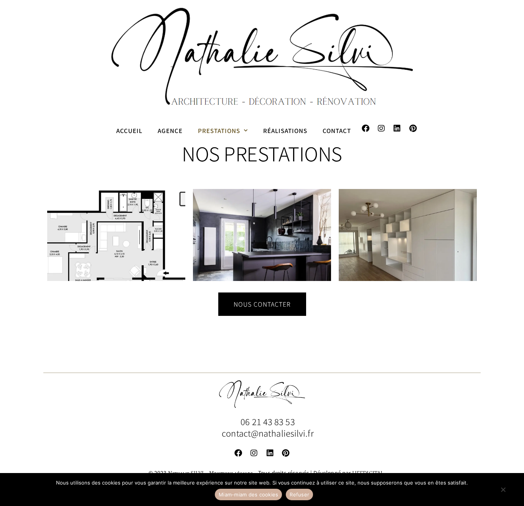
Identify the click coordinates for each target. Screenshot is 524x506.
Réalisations (285, 131)
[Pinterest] (413, 128)
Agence (170, 131)
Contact (337, 131)
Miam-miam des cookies (248, 494)
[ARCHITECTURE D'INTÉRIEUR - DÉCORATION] (116, 235)
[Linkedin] (397, 128)
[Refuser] (503, 493)
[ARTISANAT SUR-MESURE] (408, 235)
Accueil (129, 131)
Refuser (299, 494)
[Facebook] (365, 128)
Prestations (219, 131)
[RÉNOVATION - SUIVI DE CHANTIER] (262, 235)
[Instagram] (381, 128)
